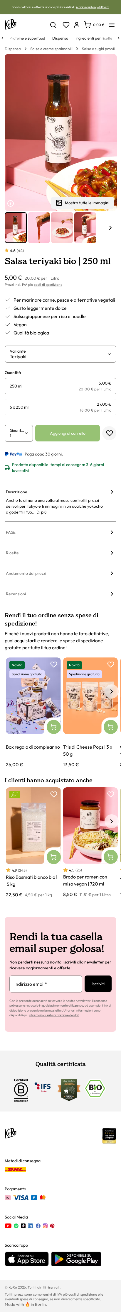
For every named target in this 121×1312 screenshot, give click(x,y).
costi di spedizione (48, 284)
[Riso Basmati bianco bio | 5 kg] (33, 842)
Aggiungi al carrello (67, 433)
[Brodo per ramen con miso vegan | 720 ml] (90, 842)
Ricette (12, 552)
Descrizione (16, 491)
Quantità (17, 430)
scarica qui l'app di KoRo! (92, 7)
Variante (18, 351)
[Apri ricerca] (53, 25)
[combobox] (58, 356)
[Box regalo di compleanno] (33, 712)
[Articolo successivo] (110, 228)
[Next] (118, 38)
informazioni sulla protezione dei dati (54, 1015)
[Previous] (2, 38)
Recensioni (16, 593)
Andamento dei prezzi (26, 573)
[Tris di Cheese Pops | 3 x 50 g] (90, 712)
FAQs (11, 532)
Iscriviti (98, 983)
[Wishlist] (66, 25)
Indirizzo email (30, 984)
